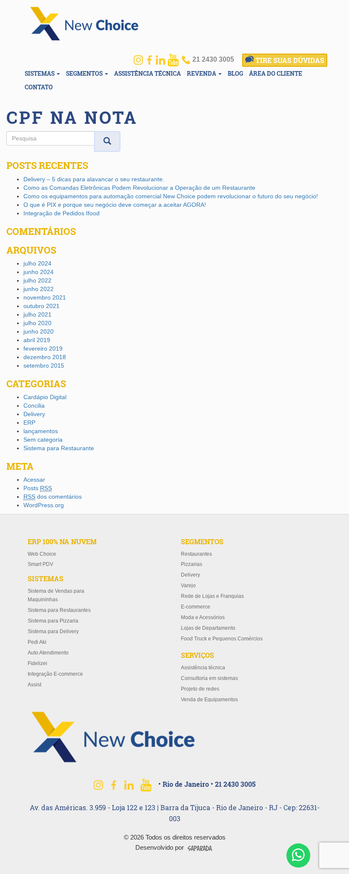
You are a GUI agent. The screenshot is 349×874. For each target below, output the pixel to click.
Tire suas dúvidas (289, 60)
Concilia (34, 405)
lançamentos (40, 431)
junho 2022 (38, 289)
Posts (37, 488)
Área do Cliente (275, 73)
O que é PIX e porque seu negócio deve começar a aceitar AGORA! (114, 204)
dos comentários (52, 496)
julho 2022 (37, 280)
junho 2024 (38, 271)
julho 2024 (37, 263)
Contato (39, 87)
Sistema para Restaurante (58, 448)
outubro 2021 (41, 306)
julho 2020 (37, 323)
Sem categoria (43, 439)
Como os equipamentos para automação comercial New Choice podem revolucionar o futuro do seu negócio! (170, 196)
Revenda (202, 73)
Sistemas (40, 73)
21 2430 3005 (212, 59)
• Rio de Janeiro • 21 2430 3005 (207, 784)
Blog (235, 73)
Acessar (34, 479)
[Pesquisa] (107, 141)
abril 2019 (36, 340)
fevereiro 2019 (43, 348)
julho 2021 (37, 314)
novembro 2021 (44, 297)
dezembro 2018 (44, 357)
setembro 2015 (43, 365)
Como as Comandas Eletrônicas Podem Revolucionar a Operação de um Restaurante (139, 187)
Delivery (34, 414)
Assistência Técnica (147, 73)
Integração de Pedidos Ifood (61, 213)
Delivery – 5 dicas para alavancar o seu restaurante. (93, 179)
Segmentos (85, 73)
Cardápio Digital (44, 397)
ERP (29, 422)
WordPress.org (43, 505)
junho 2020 (38, 331)
